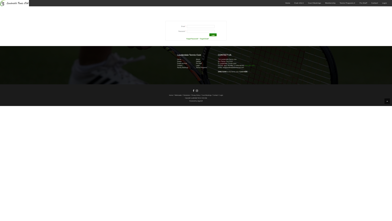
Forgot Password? (192, 39)
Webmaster (178, 95)
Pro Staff (363, 3)
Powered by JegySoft (196, 101)
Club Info (299, 3)
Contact (374, 3)
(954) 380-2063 (250, 65)
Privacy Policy (196, 95)
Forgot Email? (204, 39)
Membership (330, 3)
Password (182, 31)
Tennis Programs (348, 3)
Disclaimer (186, 95)
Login (384, 3)
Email (183, 26)
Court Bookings (314, 3)
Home (287, 3)
